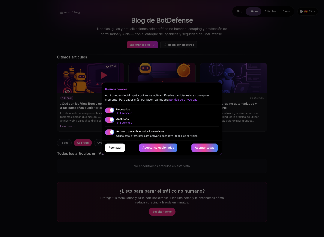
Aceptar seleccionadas (158, 147)
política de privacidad (183, 99)
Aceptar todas (204, 147)
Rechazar (115, 147)
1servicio (124, 113)
